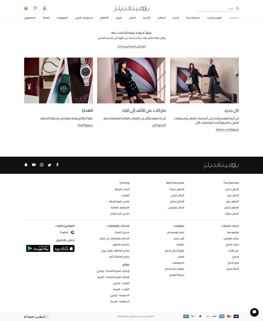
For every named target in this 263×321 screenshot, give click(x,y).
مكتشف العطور (121, 244)
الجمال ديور (233, 195)
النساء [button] (175, 17)
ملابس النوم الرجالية (119, 201)
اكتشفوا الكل (159, 125)
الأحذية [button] (146, 17)
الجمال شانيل (232, 189)
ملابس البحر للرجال (119, 213)
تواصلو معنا (233, 232)
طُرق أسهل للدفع (174, 250)
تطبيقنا (180, 244)
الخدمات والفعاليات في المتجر (114, 238)
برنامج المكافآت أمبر (119, 256)
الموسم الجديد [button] (214, 17)
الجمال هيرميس (176, 207)
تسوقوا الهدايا (85, 125)
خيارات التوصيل (231, 238)
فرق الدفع (233, 262)
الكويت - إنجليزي (121, 283)
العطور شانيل (231, 207)
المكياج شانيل (177, 201)
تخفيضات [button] (234, 17)
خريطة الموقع (176, 274)
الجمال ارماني (177, 195)
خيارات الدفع (232, 244)
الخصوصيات (178, 262)
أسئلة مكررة (233, 268)
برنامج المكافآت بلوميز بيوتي (115, 250)
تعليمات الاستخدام (174, 268)
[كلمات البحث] (237, 8)
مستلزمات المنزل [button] (84, 17)
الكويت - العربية (121, 289)
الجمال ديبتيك (232, 213)
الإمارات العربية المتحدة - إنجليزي (113, 270)
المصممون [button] (29, 17)
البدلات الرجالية (122, 189)
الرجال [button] (119, 17)
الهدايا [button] (46, 17)
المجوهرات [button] (62, 17)
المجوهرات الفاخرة (120, 207)
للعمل (180, 256)
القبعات (125, 195)
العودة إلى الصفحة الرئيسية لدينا (131, 46)
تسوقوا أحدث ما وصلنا (227, 129)
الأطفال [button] (104, 17)
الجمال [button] (132, 17)
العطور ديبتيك (176, 189)
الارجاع (235, 256)
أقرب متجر (179, 238)
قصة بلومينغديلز (175, 232)
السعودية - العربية (119, 301)
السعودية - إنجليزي (119, 295)
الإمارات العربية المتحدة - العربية (113, 277)
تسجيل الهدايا (122, 232)
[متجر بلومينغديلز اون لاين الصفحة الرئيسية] (131, 8)
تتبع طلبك (233, 250)
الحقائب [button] (161, 17)
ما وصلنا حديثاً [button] (193, 17)
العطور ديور (232, 201)
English (64, 232)
